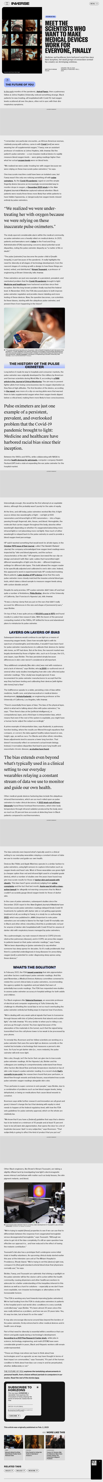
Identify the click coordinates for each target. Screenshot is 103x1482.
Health (8, 1471)
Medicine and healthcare (15, 284)
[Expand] (93, 1461)
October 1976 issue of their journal (19, 546)
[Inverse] (20, 3)
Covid (43, 144)
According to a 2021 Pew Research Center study (25, 1338)
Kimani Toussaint (39, 269)
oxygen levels (24, 160)
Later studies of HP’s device (29, 575)
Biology (19, 1471)
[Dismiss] (99, 1461)
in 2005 (43, 668)
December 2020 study (38, 187)
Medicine (32, 1471)
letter (33, 241)
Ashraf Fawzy (42, 91)
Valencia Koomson (34, 1000)
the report (10, 391)
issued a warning (34, 972)
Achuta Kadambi (23, 696)
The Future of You (20, 84)
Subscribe (13, 1416)
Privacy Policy (21, 1411)
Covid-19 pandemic (28, 181)
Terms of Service (12, 1411)
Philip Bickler (36, 593)
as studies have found (39, 749)
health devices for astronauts (24, 460)
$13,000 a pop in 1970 (45, 613)
